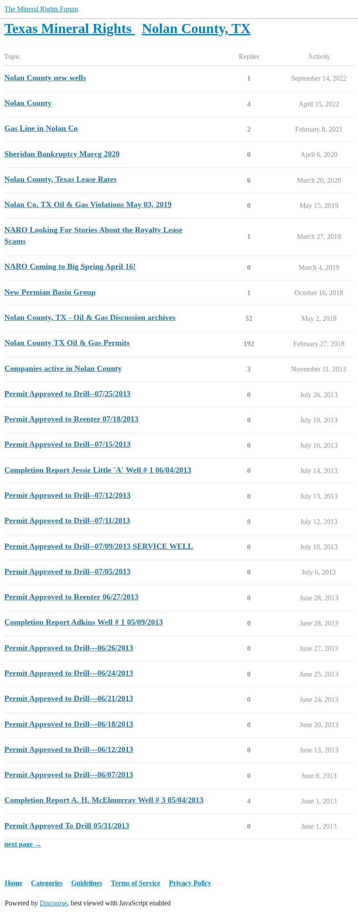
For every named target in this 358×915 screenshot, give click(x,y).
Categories (46, 883)
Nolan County (28, 103)
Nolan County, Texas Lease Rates (60, 179)
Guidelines (86, 883)
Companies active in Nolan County (63, 368)
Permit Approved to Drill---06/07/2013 (68, 774)
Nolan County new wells (45, 77)
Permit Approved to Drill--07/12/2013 (67, 495)
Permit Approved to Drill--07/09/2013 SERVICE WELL (98, 546)
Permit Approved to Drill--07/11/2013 (67, 520)
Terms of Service (135, 883)
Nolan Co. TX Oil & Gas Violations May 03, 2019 (88, 204)
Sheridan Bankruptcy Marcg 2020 (62, 154)
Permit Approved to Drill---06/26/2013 (68, 647)
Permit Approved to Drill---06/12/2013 (68, 749)
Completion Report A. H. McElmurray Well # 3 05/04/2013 (103, 800)
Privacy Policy (190, 883)
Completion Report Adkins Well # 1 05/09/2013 (83, 622)
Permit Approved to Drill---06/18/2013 (68, 724)
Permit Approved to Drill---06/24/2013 (68, 673)
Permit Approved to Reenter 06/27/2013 (71, 596)
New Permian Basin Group (50, 292)
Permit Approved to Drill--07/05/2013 (67, 571)
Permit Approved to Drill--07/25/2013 (67, 393)
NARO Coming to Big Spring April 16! (70, 266)
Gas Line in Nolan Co (41, 128)
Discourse (53, 903)
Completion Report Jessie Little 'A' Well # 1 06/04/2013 (97, 470)
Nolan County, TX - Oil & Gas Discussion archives (90, 317)
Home (13, 883)
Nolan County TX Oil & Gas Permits (67, 342)
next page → (22, 844)
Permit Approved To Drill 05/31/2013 (66, 825)
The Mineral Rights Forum (41, 9)
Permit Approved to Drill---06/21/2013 (68, 698)
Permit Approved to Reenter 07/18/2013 (71, 419)
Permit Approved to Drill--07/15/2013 (67, 444)
